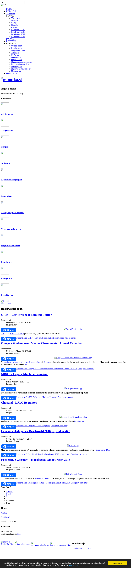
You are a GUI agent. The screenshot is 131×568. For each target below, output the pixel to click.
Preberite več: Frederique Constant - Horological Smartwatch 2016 (43, 483)
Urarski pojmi (7, 295)
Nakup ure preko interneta (12, 213)
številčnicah (79, 421)
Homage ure (6, 278)
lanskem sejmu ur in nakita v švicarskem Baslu (23, 362)
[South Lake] (11, 79)
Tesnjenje (5, 147)
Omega (47, 362)
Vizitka (4, 513)
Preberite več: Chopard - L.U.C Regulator (33, 426)
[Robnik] (5, 301)
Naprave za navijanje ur (11, 180)
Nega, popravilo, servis (11, 229)
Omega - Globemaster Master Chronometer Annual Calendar (41, 343)
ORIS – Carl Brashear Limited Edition (26, 314)
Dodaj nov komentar (67, 338)
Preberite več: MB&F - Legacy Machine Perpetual (36, 397)
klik (18, 534)
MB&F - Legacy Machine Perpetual (24, 374)
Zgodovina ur (7, 114)
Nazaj (8, 494)
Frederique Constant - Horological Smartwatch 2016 (35, 459)
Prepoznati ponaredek (10, 245)
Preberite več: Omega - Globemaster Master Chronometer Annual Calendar (46, 369)
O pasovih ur (6, 196)
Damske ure (6, 262)
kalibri (27, 364)
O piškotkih (5, 517)
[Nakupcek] (6, 303)
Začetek (9, 491)
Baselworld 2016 (17, 333)
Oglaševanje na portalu (81, 548)
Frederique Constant (43, 478)
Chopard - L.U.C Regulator (19, 402)
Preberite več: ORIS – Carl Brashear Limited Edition (37, 338)
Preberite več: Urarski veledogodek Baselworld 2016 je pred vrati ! (43, 454)
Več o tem (74, 565)
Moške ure (5, 163)
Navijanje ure (7, 130)
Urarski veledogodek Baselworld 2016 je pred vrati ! (35, 431)
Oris (2, 333)
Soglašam (117, 562)
